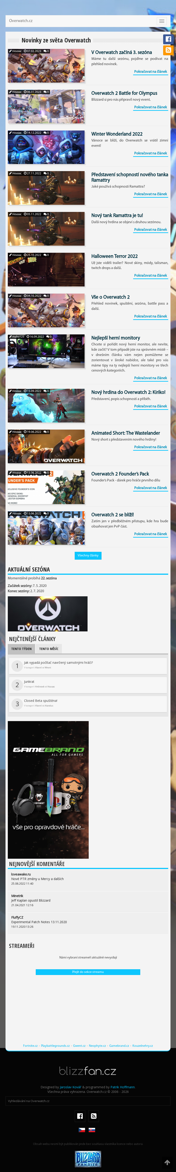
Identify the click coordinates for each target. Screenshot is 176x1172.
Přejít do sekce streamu (88, 972)
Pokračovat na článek (150, 72)
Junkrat (35, 684)
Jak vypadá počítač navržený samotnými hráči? (54, 665)
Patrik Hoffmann (122, 1087)
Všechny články (88, 555)
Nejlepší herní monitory (115, 338)
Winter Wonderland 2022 (117, 134)
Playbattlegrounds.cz (55, 1046)
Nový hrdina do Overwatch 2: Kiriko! (128, 392)
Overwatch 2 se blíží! (112, 515)
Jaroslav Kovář (70, 1087)
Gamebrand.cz (119, 1046)
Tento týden (21, 648)
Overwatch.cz (21, 21)
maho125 (18, 336)
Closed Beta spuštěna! (37, 703)
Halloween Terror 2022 (114, 256)
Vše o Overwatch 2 (110, 297)
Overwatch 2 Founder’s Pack (120, 474)
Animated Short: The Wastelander (125, 433)
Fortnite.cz (30, 1046)
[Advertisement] (88, 1012)
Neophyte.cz (97, 1046)
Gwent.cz (79, 1046)
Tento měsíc (48, 648)
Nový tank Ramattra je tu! (117, 215)
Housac (17, 51)
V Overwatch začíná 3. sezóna (121, 52)
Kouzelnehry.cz (142, 1046)
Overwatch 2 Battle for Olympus (124, 93)
